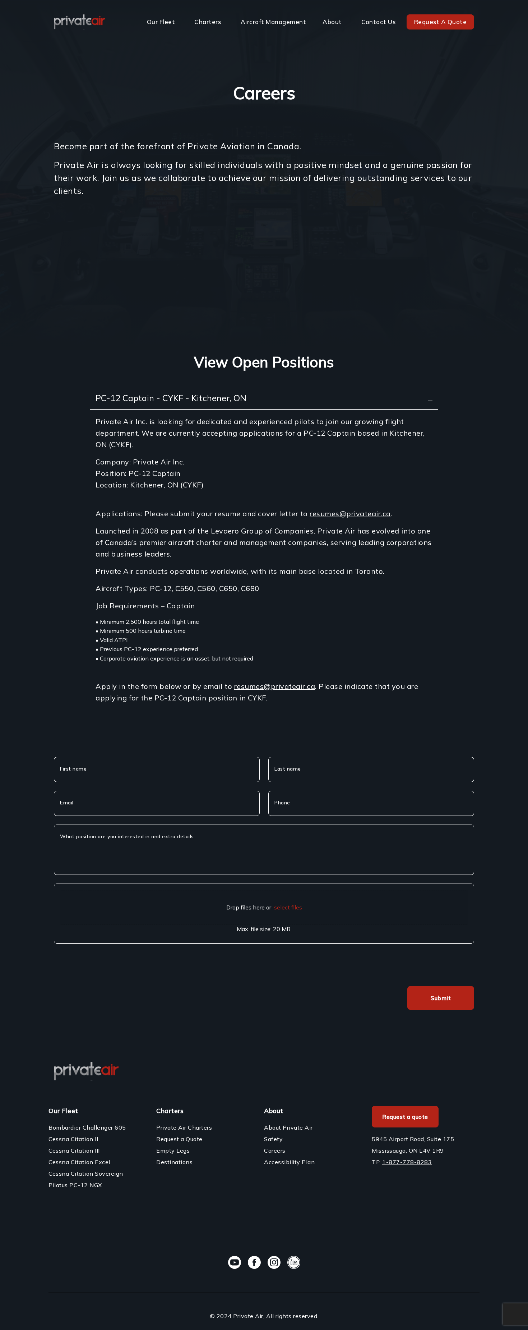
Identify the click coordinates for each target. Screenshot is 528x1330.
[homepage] (79, 21)
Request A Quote (440, 22)
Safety (273, 1139)
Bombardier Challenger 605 (87, 1127)
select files (288, 907)
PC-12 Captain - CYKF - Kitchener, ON (171, 397)
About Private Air (288, 1127)
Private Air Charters (184, 1127)
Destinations (174, 1162)
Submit (441, 998)
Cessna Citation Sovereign (85, 1173)
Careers (275, 1150)
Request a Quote (179, 1139)
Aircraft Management (273, 22)
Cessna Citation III (74, 1150)
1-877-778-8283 (407, 1162)
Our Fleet (161, 22)
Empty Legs (173, 1150)
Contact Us (378, 22)
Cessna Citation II (73, 1139)
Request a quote (405, 1116)
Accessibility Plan (289, 1162)
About (332, 22)
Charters (207, 22)
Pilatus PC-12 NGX (75, 1185)
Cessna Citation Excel (79, 1162)
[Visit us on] (234, 1263)
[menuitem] (162, 22)
